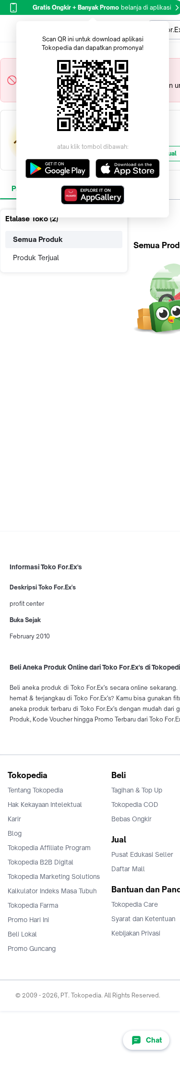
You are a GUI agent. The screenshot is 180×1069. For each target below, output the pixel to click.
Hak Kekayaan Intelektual (45, 804)
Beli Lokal (22, 934)
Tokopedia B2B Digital (40, 862)
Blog (15, 833)
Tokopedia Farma (33, 905)
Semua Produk (38, 239)
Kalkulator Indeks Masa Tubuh (52, 891)
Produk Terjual (36, 257)
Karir (14, 819)
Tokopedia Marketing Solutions (54, 876)
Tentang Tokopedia (35, 790)
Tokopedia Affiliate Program (49, 848)
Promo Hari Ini (28, 920)
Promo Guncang (32, 948)
